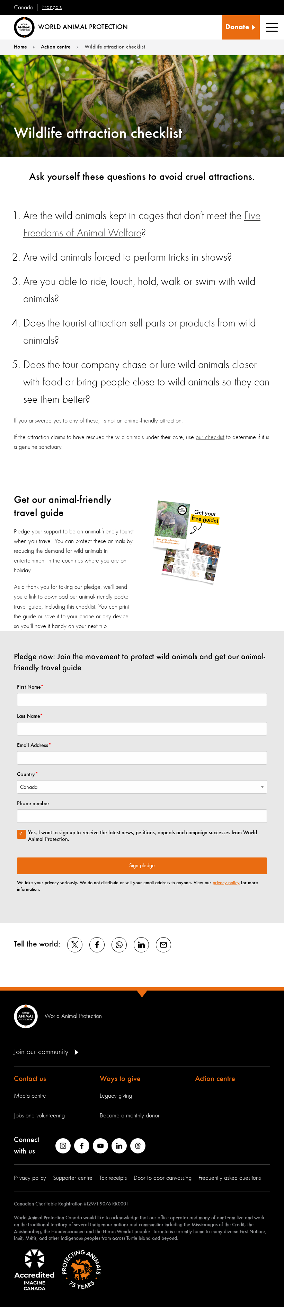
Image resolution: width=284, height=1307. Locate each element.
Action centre (215, 1079)
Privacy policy (30, 1178)
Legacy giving (116, 1096)
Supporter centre (72, 1178)
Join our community (42, 1052)
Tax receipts (113, 1178)
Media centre (30, 1096)
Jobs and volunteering (39, 1116)
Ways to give (120, 1079)
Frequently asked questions (229, 1178)
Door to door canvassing (163, 1178)
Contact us (30, 1079)
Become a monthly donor (130, 1116)
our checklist (210, 437)
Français (52, 7)
